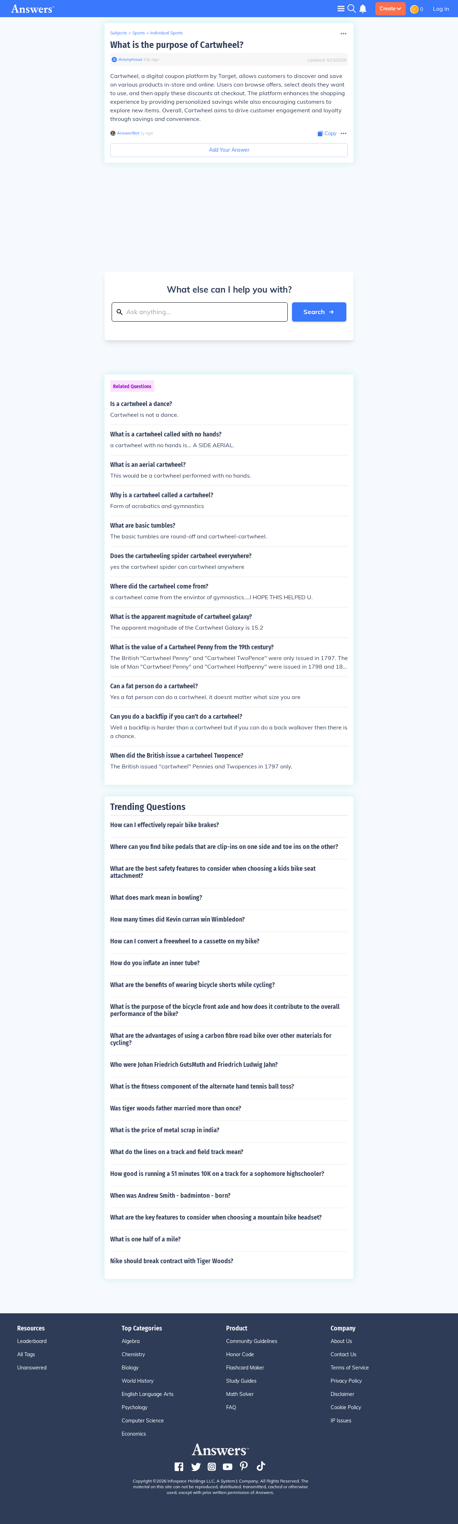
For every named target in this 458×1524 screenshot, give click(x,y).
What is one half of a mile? (145, 1239)
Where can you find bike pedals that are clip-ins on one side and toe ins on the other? (224, 847)
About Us (341, 1341)
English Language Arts (148, 1394)
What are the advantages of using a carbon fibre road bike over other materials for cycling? (221, 1039)
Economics (134, 1434)
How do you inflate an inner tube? (155, 963)
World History (138, 1381)
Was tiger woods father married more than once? (175, 1108)
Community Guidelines (251, 1341)
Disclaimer (342, 1394)
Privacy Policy (346, 1381)
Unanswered (32, 1367)
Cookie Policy (346, 1407)
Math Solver (240, 1394)
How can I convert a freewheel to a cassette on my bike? (184, 941)
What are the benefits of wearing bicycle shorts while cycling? (192, 985)
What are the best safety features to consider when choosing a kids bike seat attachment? (213, 872)
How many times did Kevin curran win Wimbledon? (177, 919)
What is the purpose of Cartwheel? (176, 44)
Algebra (131, 1341)
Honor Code (240, 1354)
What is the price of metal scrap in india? (164, 1130)
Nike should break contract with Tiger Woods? (171, 1261)
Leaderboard (32, 1341)
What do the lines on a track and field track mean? (176, 1152)
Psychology (134, 1407)
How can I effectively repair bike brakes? (164, 825)
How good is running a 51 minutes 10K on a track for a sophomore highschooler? (217, 1174)
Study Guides (241, 1381)
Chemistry (133, 1354)
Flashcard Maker (245, 1367)
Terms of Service (350, 1367)
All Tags (26, 1354)
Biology (130, 1367)
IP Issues (341, 1420)
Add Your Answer (229, 150)
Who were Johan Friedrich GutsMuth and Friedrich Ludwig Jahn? (194, 1065)
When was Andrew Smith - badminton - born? (170, 1196)
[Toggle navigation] (341, 8)
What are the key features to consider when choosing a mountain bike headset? (216, 1217)
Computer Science (143, 1420)
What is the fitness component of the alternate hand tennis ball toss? (202, 1086)
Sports (138, 32)
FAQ (231, 1407)
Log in (441, 8)
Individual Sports (166, 32)
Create (388, 8)
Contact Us (343, 1354)
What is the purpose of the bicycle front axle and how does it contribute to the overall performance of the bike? (225, 1010)
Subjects (118, 32)
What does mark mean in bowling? (156, 898)
